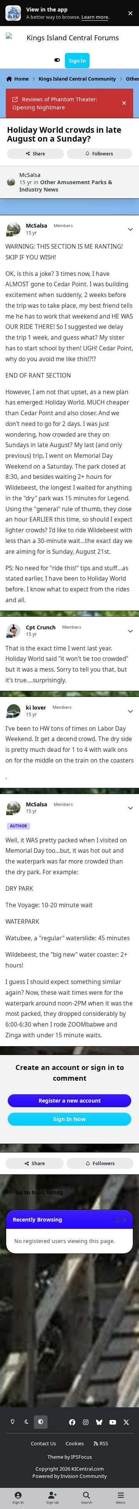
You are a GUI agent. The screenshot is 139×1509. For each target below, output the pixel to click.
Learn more (15, 13)
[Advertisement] (69, 1331)
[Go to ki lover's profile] (13, 711)
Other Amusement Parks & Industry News (65, 185)
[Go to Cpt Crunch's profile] (13, 630)
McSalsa (30, 174)
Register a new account (70, 1100)
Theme (55, 1457)
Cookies (75, 1443)
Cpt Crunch (41, 627)
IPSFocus (81, 1457)
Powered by (69, 1476)
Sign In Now (69, 1119)
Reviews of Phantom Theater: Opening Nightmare (54, 103)
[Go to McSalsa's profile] (11, 182)
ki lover (36, 707)
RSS (103, 1443)
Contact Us (43, 1443)
